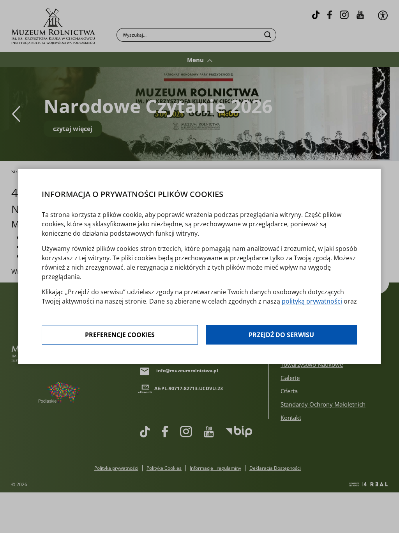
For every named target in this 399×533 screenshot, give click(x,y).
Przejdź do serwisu (281, 334)
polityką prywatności (312, 301)
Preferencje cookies (120, 334)
